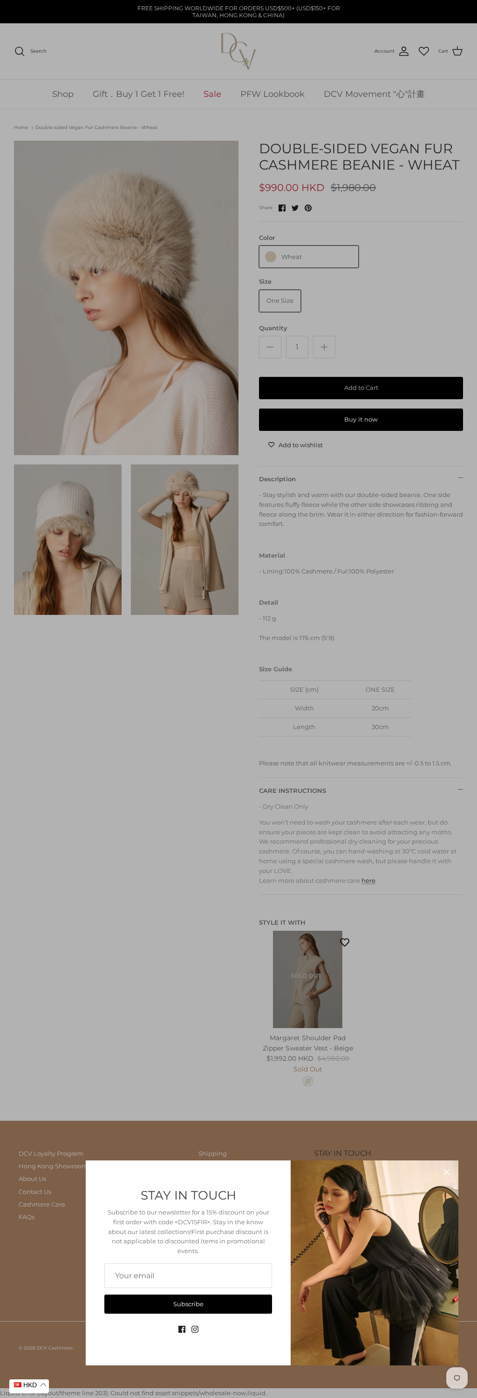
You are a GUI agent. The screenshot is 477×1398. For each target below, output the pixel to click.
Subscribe (188, 1304)
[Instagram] (194, 1329)
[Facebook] (181, 1329)
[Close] (446, 1172)
